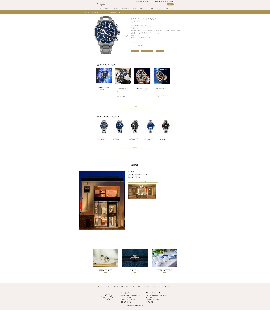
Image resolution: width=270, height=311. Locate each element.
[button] (127, 35)
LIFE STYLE (164, 270)
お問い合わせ (169, 8)
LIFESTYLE (125, 8)
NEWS (134, 8)
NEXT (159, 51)
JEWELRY (107, 8)
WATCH (99, 8)
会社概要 (150, 8)
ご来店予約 (170, 4)
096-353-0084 (135, 176)
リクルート (159, 8)
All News (135, 106)
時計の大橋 (140, 45)
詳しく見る (143, 181)
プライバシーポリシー (166, 286)
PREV (135, 51)
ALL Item (135, 147)
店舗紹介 (142, 8)
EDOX (95, 12)
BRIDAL (116, 8)
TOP (85, 12)
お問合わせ (147, 51)
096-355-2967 (152, 297)
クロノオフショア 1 (103, 12)
